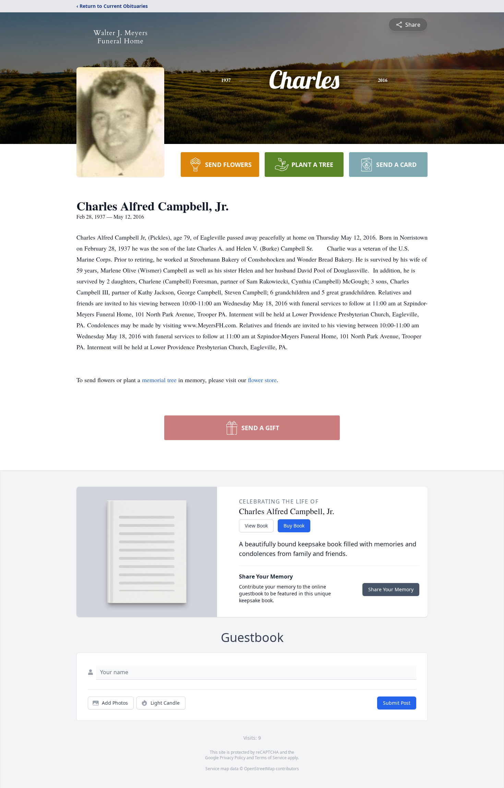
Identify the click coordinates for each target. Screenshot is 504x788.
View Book (256, 525)
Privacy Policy (232, 758)
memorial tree (159, 380)
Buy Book (294, 525)
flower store (262, 380)
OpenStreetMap (259, 769)
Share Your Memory (390, 589)
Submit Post (396, 703)
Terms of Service (271, 758)
